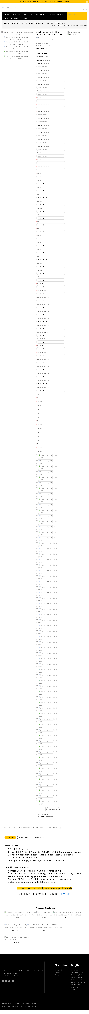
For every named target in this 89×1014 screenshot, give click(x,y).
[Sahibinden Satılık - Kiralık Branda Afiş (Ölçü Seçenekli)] (17, 33)
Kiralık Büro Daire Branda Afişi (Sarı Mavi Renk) (20, 915)
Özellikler (23, 837)
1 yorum (46, 40)
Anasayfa (7, 14)
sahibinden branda (51, 827)
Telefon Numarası (43, 63)
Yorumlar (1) (39, 837)
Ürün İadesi (16, 1003)
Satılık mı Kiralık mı (43, 284)
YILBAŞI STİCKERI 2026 (55, 14)
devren (42, 827)
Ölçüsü (39, 173)
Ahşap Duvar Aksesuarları (12, 18)
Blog (25, 18)
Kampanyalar (59, 970)
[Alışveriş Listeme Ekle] (18, 918)
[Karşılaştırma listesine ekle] (20, 918)
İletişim (73, 989)
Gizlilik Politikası (76, 977)
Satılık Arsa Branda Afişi (44, 915)
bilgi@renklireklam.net (11, 976)
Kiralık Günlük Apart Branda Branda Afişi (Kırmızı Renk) (46, 927)
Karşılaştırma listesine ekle (45, 816)
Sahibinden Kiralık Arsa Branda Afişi (16, 940)
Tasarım (39, 394)
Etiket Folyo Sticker (38, 14)
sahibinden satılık (16, 827)
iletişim (12, 881)
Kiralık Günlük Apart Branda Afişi (16, 927)
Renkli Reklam (46, 43)
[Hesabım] (71, 8)
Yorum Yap (56, 40)
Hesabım (57, 972)
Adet (38, 809)
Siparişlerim (58, 975)
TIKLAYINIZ (64, 894)
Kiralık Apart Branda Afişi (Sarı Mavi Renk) (67, 915)
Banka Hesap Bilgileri (78, 982)
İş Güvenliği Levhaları (20, 14)
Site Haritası (25, 1003)
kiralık (37, 827)
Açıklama (10, 837)
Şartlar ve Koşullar (77, 980)
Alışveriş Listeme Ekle (44, 814)
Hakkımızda (74, 970)
